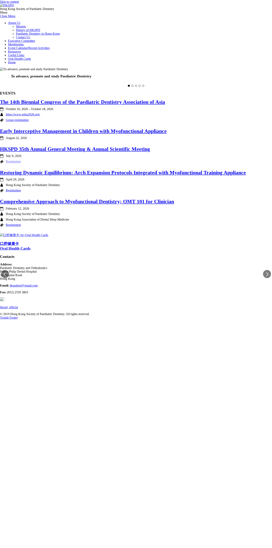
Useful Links (16, 55)
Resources (14, 51)
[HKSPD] (7, 5)
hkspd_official (9, 307)
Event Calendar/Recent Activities (29, 48)
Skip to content (9, 1)
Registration (13, 190)
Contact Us (23, 37)
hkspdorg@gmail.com (24, 285)
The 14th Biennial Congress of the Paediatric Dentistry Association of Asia (82, 102)
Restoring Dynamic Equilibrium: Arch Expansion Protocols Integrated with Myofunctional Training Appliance (123, 172)
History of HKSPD (28, 30)
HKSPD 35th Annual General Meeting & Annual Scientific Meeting (75, 149)
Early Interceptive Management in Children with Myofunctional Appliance (83, 131)
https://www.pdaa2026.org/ (23, 114)
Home (12, 62)
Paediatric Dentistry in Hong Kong (38, 33)
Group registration (17, 120)
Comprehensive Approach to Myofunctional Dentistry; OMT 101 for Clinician (87, 201)
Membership (16, 44)
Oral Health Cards (19, 58)
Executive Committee (21, 40)
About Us (14, 23)
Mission (21, 26)
